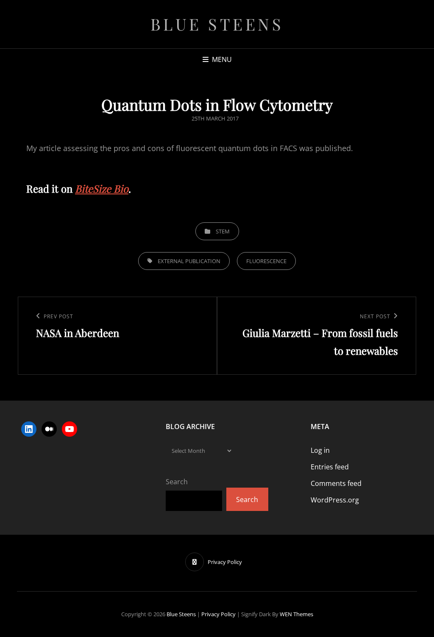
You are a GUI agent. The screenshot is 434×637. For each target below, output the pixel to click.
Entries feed (330, 466)
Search (177, 481)
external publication (189, 261)
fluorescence (266, 261)
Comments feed (336, 483)
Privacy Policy (218, 614)
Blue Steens (217, 24)
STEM (223, 231)
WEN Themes (296, 614)
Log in (320, 450)
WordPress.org (335, 500)
